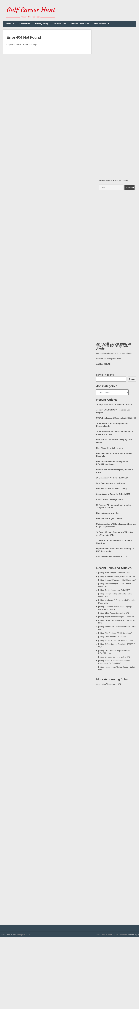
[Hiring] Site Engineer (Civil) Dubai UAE (115, 633)
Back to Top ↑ (133, 935)
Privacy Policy (41, 24)
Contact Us (25, 24)
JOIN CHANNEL (103, 364)
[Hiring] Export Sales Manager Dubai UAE (116, 617)
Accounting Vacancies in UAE (108, 684)
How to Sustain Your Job (107, 513)
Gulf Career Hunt (7, 935)
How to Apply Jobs (80, 24)
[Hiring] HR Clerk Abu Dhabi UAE (112, 637)
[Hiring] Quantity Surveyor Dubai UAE (114, 657)
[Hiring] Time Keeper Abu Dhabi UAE (114, 573)
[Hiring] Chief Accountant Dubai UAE (113, 613)
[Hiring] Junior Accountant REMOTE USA (115, 640)
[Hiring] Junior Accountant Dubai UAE (114, 590)
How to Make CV (101, 24)
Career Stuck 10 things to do (109, 499)
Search (132, 379)
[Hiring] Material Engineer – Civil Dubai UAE (117, 580)
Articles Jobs (60, 24)
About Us (9, 24)
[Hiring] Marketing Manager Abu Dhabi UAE (116, 576)
